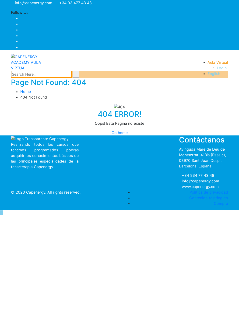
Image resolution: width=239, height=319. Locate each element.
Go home (120, 132)
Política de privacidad (209, 192)
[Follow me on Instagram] (21, 35)
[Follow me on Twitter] (21, 23)
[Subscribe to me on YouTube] (21, 29)
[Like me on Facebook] (21, 18)
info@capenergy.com (33, 2)
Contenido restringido (208, 197)
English (213, 73)
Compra (221, 203)
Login (222, 68)
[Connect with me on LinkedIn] (21, 41)
